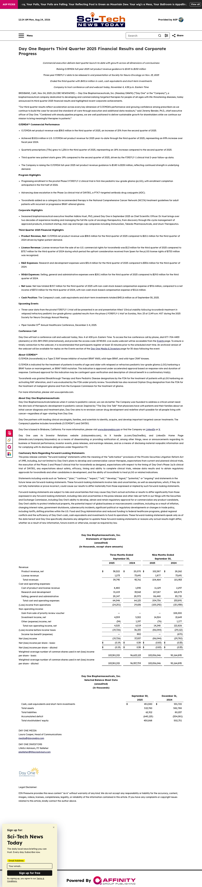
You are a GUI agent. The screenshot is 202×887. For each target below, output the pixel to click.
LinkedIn (150, 429)
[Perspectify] (9, 440)
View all (195, 4)
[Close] (53, 827)
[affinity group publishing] (9, 447)
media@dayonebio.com (31, 738)
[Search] (159, 35)
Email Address (16, 860)
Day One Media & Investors (105, 348)
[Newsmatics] (9, 453)
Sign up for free (29, 873)
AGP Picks (9, 4)
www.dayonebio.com (109, 429)
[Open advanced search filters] (166, 35)
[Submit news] (9, 433)
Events (160, 341)
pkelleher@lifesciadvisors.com (35, 752)
